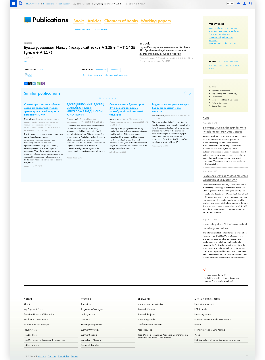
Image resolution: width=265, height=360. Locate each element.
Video (197, 334)
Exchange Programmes (91, 324)
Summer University (90, 329)
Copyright (52, 356)
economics (232, 27)
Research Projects (146, 314)
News (206, 117)
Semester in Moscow (91, 339)
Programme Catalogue (92, 309)
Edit (247, 355)
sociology (213, 40)
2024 (236, 61)
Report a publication (82, 30)
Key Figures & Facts (33, 309)
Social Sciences (219, 105)
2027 (220, 61)
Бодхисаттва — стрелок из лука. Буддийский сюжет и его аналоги (171, 108)
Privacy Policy (63, 356)
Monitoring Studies (147, 319)
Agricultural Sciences (221, 90)
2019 (232, 65)
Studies (86, 299)
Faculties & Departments (36, 319)
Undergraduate (88, 314)
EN (232, 3)
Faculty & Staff (31, 329)
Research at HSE (102, 30)
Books (78, 20)
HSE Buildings (30, 334)
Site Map (74, 356)
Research (144, 299)
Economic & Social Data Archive (209, 329)
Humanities (217, 96)
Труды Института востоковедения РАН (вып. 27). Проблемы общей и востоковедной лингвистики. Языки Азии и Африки (165, 50)
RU (228, 3)
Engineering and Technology (224, 93)
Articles (94, 20)
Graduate (85, 319)
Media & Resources (207, 299)
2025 (230, 61)
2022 (216, 65)
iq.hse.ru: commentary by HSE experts (212, 319)
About (28, 299)
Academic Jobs (145, 329)
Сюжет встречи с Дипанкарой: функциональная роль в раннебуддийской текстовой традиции (126, 109)
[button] (100, 98)
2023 (211, 65)
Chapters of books (121, 20)
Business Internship (90, 344)
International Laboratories (150, 304)
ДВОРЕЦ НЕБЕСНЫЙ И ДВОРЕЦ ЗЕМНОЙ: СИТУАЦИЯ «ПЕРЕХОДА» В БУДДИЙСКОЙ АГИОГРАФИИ (85, 109)
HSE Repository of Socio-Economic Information (217, 339)
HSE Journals (200, 309)
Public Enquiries (31, 344)
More (211, 68)
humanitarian (233, 30)
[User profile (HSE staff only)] (244, 3)
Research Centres (146, 309)
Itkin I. (26, 61)
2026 (225, 61)
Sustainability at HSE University (39, 314)
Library (197, 324)
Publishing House (202, 314)
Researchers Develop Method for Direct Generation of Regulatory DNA (225, 177)
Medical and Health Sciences (225, 99)
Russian (40, 70)
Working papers (156, 20)
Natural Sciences (219, 102)
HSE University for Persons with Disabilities (44, 339)
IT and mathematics (217, 34)
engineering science (218, 30)
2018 (237, 65)
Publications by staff (204, 304)
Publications (50, 19)
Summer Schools (89, 334)
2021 (221, 65)
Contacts (42, 356)
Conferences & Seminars (150, 324)
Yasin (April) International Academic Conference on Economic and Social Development (163, 336)
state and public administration (222, 43)
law (228, 34)
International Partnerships (36, 324)
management (215, 37)
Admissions (86, 304)
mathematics (227, 37)
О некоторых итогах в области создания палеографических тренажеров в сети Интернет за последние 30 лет (42, 109)
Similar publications (42, 93)
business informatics (217, 27)
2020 (227, 65)
